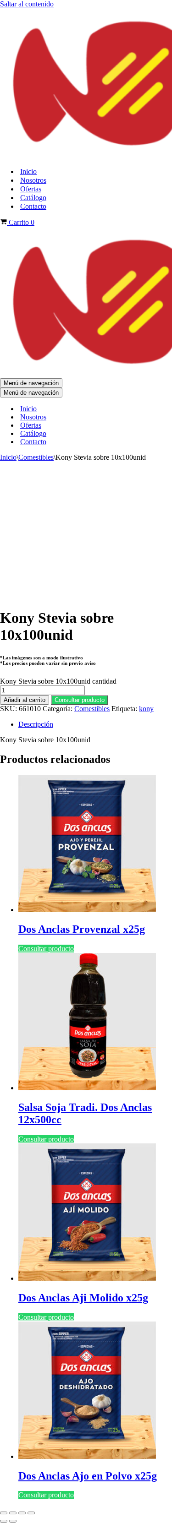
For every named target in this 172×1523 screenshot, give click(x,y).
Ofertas (30, 189)
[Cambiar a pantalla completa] (13, 1513)
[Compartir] (22, 1513)
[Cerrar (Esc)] (31, 1513)
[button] (79, 699)
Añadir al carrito (24, 699)
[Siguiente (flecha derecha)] (13, 1521)
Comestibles (36, 457)
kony (146, 709)
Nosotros (33, 180)
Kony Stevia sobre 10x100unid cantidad (58, 681)
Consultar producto (80, 699)
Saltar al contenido (27, 4)
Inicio (28, 171)
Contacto (33, 206)
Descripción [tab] (35, 724)
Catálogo (33, 197)
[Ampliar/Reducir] (3, 1513)
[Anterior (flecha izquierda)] (3, 1521)
